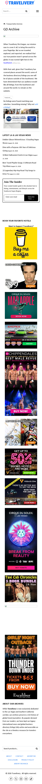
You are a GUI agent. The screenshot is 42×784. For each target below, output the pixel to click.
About (9, 756)
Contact (19, 756)
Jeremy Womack (21, 764)
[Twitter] (16, 779)
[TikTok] (31, 779)
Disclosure (13, 760)
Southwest (7, 63)
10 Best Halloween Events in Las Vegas (18, 155)
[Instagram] (21, 779)
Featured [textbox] (7, 98)
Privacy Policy (28, 760)
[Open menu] (37, 11)
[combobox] (8, 98)
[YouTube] (26, 779)
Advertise (31, 756)
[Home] (4, 24)
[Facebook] (11, 779)
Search (37, 748)
